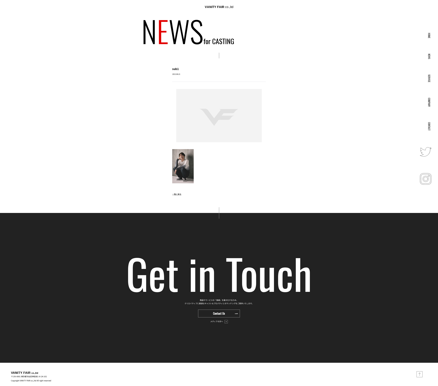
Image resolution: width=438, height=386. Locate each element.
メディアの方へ (216, 321)
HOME (429, 35)
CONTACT (429, 126)
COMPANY (429, 102)
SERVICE (429, 78)
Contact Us (219, 313)
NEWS (429, 56)
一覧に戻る (176, 194)
